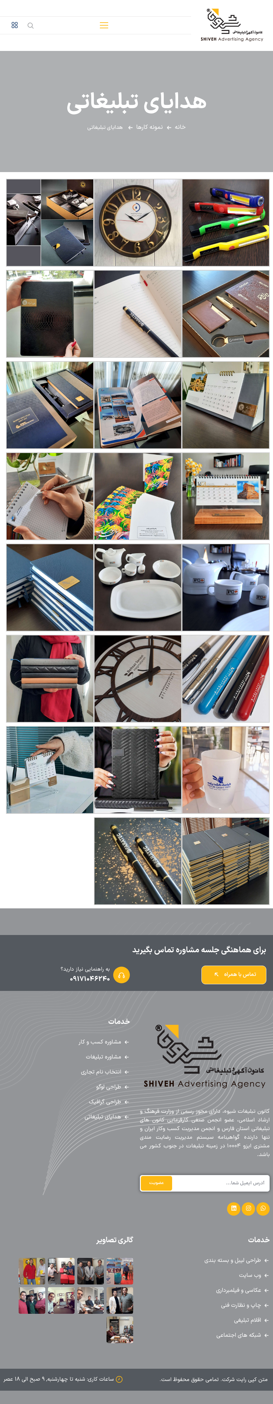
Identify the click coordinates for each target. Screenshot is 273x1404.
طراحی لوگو (108, 1087)
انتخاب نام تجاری (101, 1072)
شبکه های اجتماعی (238, 1335)
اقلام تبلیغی (247, 1320)
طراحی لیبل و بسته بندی (232, 1260)
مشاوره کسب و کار (100, 1042)
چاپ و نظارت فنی (241, 1305)
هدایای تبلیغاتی (103, 1117)
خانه (180, 127)
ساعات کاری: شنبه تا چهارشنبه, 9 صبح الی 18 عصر (58, 1379)
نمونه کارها (149, 127)
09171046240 (90, 979)
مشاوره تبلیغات (103, 1057)
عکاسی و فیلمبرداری (238, 1290)
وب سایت (250, 1275)
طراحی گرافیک (105, 1102)
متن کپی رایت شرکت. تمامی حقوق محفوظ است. (213, 1380)
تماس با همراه (239, 975)
